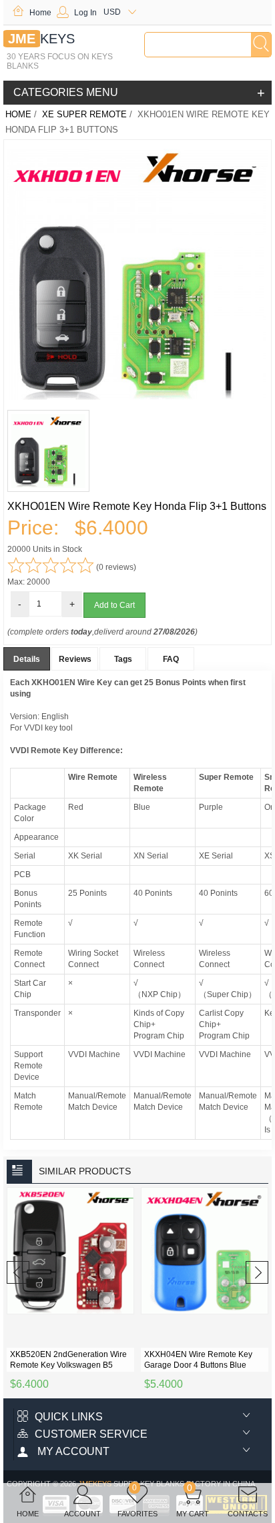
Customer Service (91, 1434)
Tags (123, 659)
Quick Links (69, 1416)
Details (26, 659)
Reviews (75, 659)
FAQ (171, 659)
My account (72, 1451)
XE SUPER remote (84, 114)
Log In (85, 12)
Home (40, 12)
